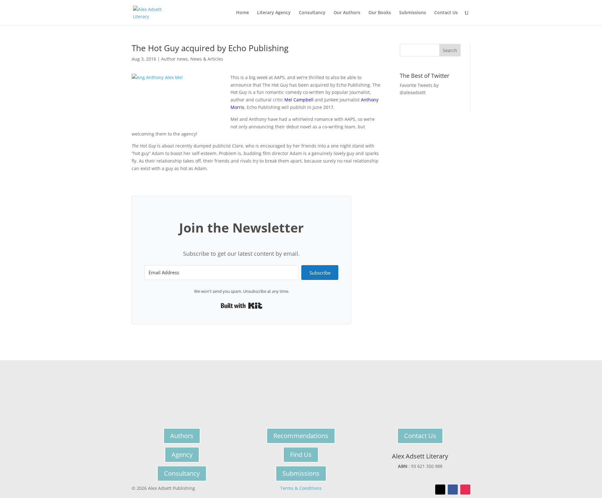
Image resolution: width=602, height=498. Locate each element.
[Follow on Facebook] (453, 490)
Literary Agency (274, 12)
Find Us (301, 454)
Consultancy (312, 12)
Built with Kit (241, 305)
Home (242, 12)
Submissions (412, 12)
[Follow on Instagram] (465, 490)
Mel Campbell (299, 100)
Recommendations (300, 435)
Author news (174, 59)
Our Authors (347, 12)
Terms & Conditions (301, 488)
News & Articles (206, 59)
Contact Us (446, 12)
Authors (181, 435)
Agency (182, 454)
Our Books (379, 12)
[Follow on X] (440, 490)
